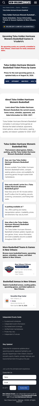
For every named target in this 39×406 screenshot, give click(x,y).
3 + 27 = (5, 388)
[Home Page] (20, 2)
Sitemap (20, 400)
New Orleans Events (8, 7)
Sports (18, 7)
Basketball (25, 7)
